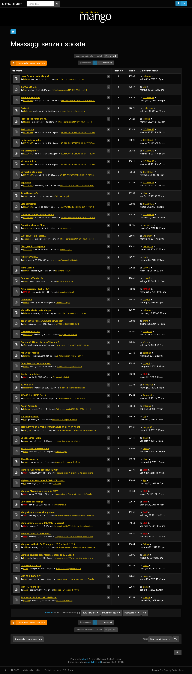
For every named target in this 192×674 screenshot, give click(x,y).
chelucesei (27, 111)
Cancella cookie (32, 670)
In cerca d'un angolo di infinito (72, 111)
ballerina (26, 79)
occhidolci (27, 335)
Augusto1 (27, 398)
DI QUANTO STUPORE (68, 335)
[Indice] (96, 16)
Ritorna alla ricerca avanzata (31, 63)
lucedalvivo (28, 388)
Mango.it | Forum (12, 3)
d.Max (25, 196)
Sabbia (26, 547)
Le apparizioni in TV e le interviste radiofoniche (76, 430)
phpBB (85, 659)
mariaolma (27, 228)
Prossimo (107, 63)
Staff (25, 377)
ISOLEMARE (28, 101)
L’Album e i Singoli (61, 196)
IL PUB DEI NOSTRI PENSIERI (67, 324)
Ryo (24, 484)
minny (25, 452)
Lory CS (26, 271)
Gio (24, 90)
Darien (26, 558)
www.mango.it (66, 228)
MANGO (26, 292)
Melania (26, 122)
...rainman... (28, 239)
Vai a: (145, 639)
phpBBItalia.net (93, 662)
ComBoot (164, 670)
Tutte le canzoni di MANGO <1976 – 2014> (70, 90)
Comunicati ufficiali (66, 292)
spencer (26, 601)
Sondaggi (57, 484)
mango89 (27, 430)
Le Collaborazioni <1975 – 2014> (70, 79)
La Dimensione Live (63, 271)
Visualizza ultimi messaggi (74, 612)
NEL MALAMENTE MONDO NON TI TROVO (78, 101)
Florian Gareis (178, 670)
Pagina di (110, 56)
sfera (25, 324)
